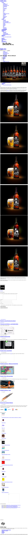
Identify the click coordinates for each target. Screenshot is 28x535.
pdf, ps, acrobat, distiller (6, 21)
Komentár (1, 299)
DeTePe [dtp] (3, 0)
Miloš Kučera (3, 57)
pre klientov (4, 20)
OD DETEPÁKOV (4, 30)
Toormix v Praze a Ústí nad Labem (6, 376)
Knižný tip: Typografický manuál (5, 492)
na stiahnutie (4, 14)
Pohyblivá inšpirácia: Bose (5, 336)
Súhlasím (26, 534)
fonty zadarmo (4, 27)
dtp (3, 7)
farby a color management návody (7, 22)
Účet (2, 40)
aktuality (4, 3)
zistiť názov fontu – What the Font (6, 34)
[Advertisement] (14, 314)
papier (4, 9)
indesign (4, 23)
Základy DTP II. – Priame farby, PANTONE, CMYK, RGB (13, 505)
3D (3, 12)
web (3, 11)
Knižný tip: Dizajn (3, 471)
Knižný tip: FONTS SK (4, 433)
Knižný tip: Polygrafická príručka (5, 487)
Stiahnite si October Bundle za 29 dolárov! (6, 454)
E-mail (1, 302)
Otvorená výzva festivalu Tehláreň (6, 402)
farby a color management (6, 5)
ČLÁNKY (3, 2)
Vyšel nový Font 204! (4, 438)
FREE (3, 18)
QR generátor (4, 32)
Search (9, 50)
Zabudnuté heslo (4, 39)
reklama (3, 531)
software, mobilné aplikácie (6, 13)
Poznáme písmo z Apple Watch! (6, 350)
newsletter (3, 532)
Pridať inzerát (4, 41)
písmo (11, 353)
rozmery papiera (5, 28)
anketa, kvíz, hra (5, 4)
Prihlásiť (3, 38)
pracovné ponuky (5, 16)
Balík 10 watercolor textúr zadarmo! (5, 450)
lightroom (4, 25)
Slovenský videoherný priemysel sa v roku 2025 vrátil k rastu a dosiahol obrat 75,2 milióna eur (11, 417)
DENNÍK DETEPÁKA (4, 29)
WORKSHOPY (3, 35)
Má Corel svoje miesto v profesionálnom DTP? (12, 506)
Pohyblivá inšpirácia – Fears (5, 390)
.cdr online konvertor (5, 33)
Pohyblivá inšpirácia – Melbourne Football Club (9, 363)
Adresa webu (1, 303)
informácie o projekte (5, 530)
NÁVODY (3, 19)
